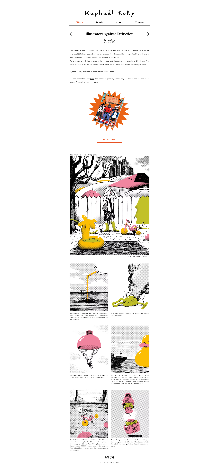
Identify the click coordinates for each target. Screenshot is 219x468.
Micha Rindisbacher (101, 64)
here (92, 79)
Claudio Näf (128, 64)
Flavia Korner (115, 64)
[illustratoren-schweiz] (107, 457)
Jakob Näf (79, 64)
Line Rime (140, 61)
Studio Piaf (88, 64)
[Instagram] (112, 457)
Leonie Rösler (137, 50)
